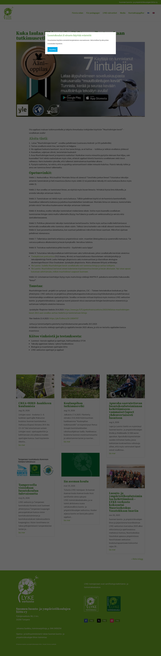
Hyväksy (52, 49)
